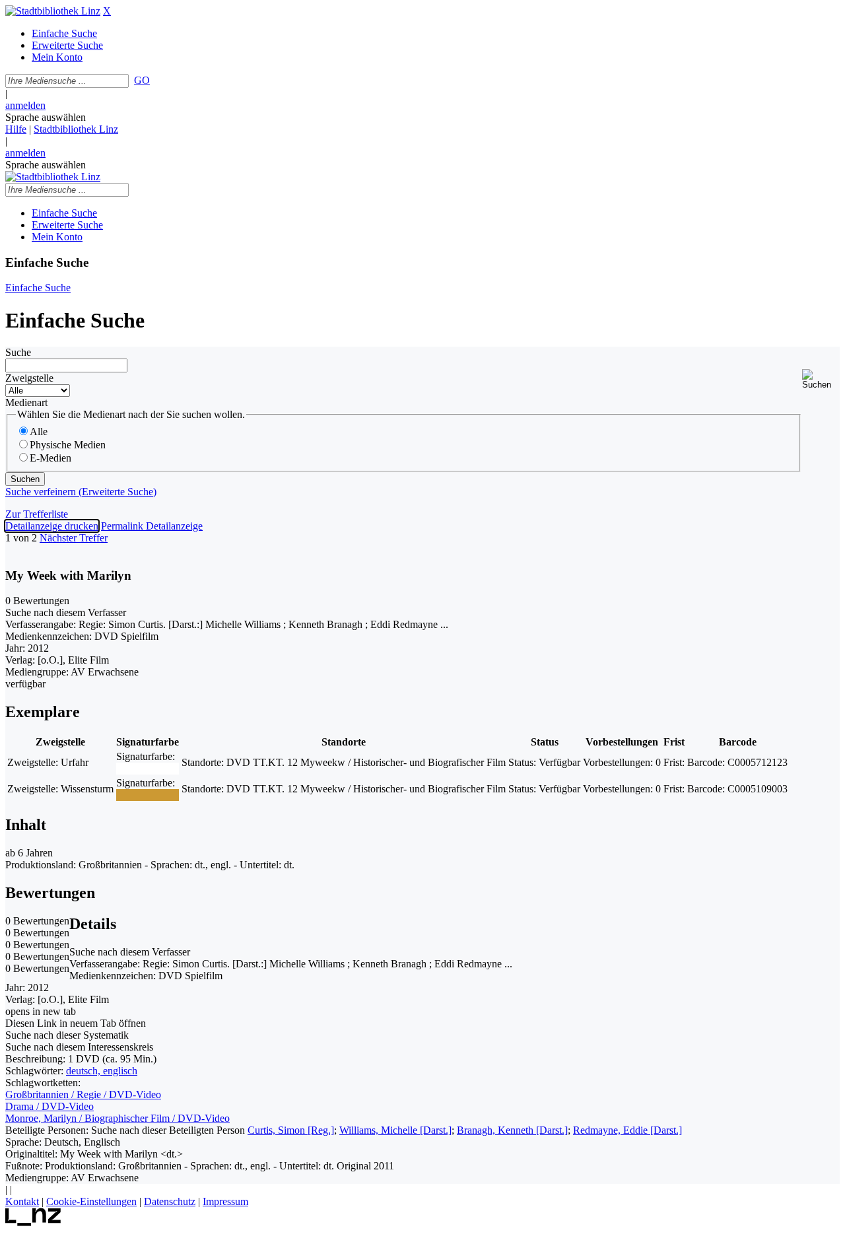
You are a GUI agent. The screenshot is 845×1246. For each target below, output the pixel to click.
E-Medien (50, 458)
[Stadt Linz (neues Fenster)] (33, 1222)
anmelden (25, 105)
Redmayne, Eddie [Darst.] (627, 1130)
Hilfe (15, 129)
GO (142, 80)
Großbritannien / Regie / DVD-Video (83, 1094)
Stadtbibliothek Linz (76, 129)
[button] (821, 379)
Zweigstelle (29, 378)
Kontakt (22, 1201)
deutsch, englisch (101, 1070)
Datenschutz (169, 1201)
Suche (18, 352)
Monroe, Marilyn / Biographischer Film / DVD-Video (117, 1118)
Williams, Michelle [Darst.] (395, 1130)
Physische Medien (68, 444)
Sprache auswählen (45, 117)
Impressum (225, 1201)
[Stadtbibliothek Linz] (52, 11)
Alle (39, 431)
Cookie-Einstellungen (91, 1201)
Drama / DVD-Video (49, 1106)
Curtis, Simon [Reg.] (291, 1130)
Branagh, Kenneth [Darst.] (512, 1130)
